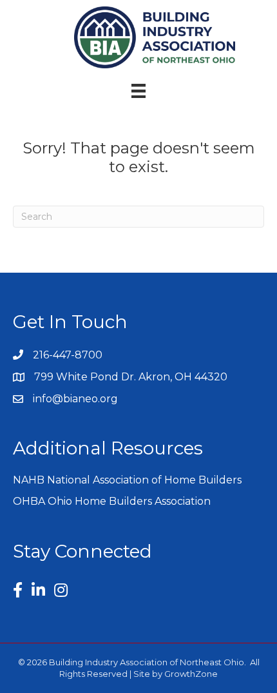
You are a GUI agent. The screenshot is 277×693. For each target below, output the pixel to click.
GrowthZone (191, 674)
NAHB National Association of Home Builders (127, 480)
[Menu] (138, 91)
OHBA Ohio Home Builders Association (112, 501)
